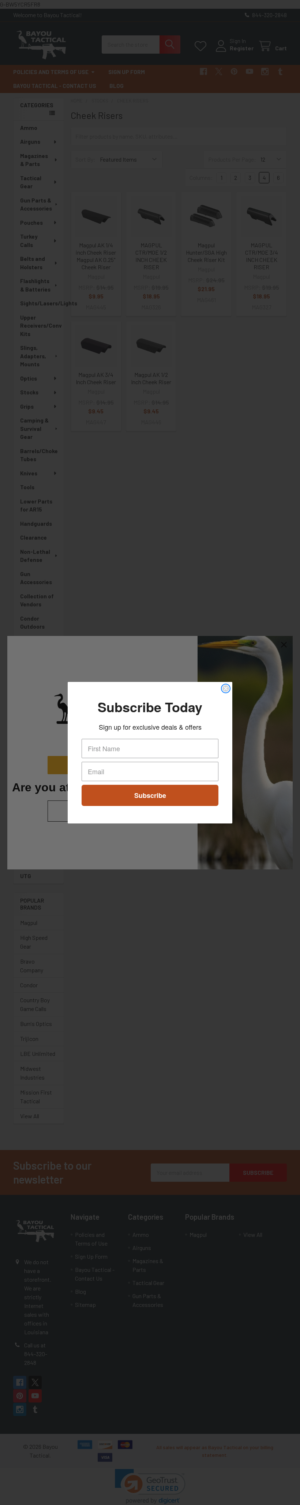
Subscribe (150, 795)
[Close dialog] (225, 688)
